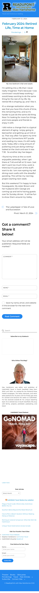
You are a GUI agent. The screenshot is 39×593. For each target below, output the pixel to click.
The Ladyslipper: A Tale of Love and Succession (20, 208)
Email (6, 296)
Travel (15, 577)
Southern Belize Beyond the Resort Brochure (17, 510)
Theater (5, 575)
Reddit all (20, 539)
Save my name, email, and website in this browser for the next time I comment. (19, 305)
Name (6, 288)
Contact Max (17, 579)
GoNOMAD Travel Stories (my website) (20, 500)
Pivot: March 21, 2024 (23, 213)
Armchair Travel (23, 537)
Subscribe (6, 579)
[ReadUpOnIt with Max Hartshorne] (19, 10)
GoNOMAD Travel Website (11, 535)
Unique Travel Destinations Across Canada (16, 526)
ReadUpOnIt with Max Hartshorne (18, 583)
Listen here (6, 482)
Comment (8, 257)
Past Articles (25, 577)
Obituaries (21, 575)
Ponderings (16, 32)
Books (12, 575)
